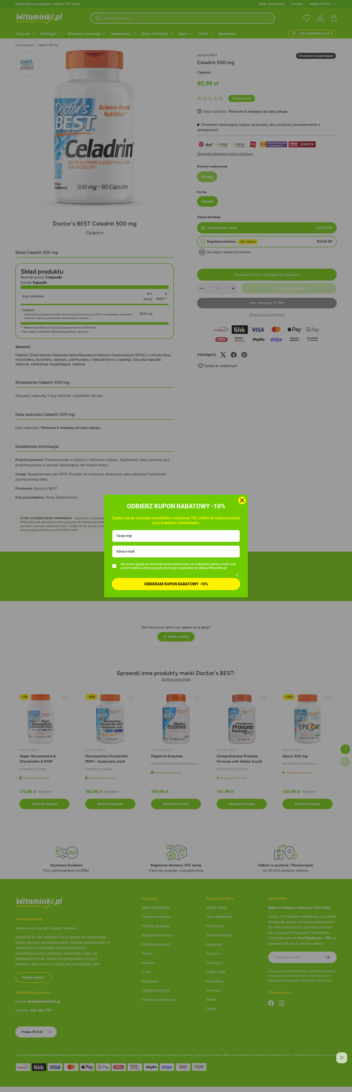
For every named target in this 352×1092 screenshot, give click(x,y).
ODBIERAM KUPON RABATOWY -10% (176, 584)
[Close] (242, 500)
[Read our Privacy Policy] (237, 575)
